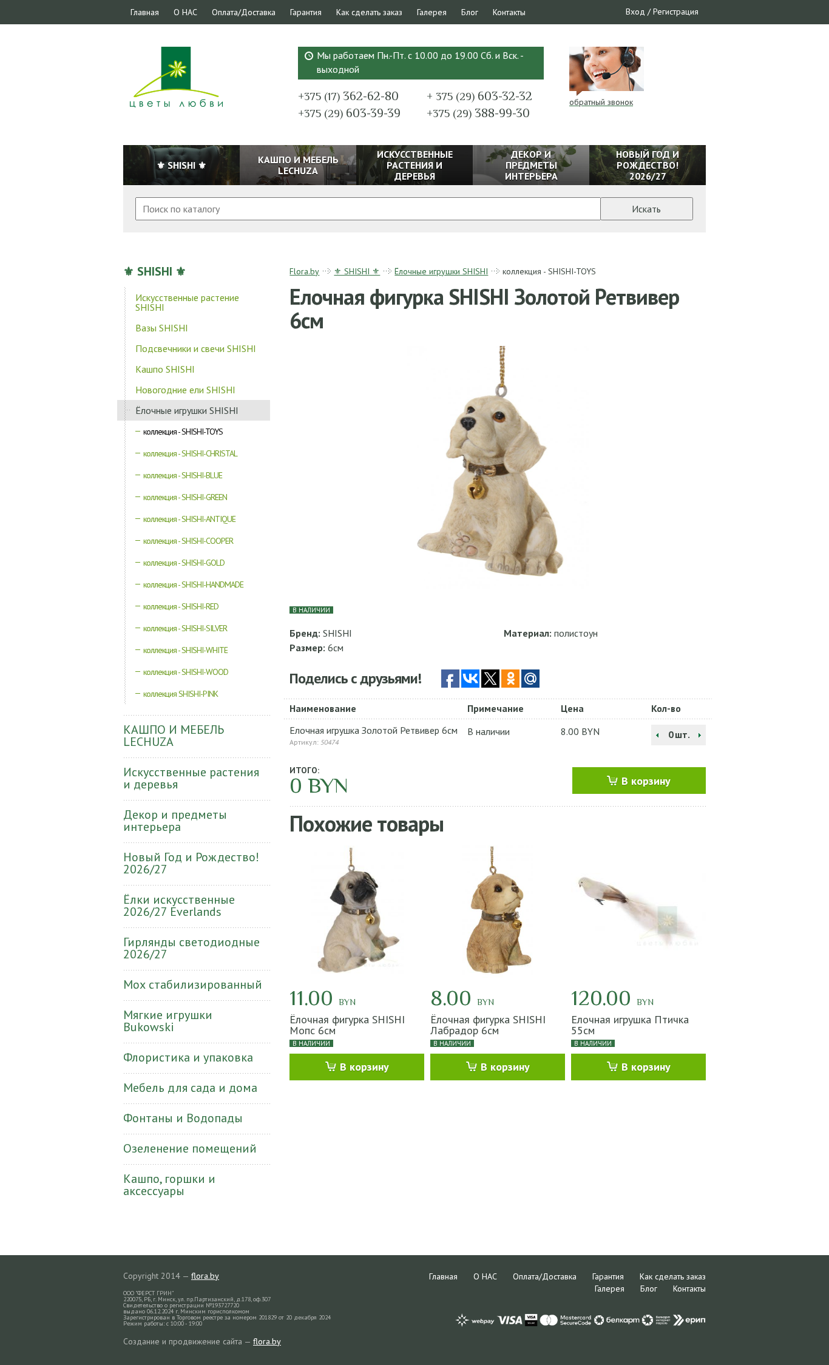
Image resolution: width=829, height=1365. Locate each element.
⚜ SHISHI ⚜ (154, 271)
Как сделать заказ (369, 12)
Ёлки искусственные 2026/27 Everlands (179, 906)
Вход (635, 11)
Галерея (432, 12)
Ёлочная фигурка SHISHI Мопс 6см (347, 1024)
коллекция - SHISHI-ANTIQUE (189, 518)
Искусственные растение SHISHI (187, 302)
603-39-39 (349, 113)
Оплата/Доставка (244, 12)
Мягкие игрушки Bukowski (167, 1021)
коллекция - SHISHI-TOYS (183, 431)
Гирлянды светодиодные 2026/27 (191, 948)
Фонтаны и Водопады (183, 1118)
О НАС (185, 12)
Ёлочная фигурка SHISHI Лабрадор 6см (488, 1024)
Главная (144, 12)
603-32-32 (479, 96)
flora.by (205, 1275)
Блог (469, 12)
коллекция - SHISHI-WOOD (185, 671)
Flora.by (304, 271)
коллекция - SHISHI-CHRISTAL (190, 453)
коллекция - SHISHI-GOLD (184, 562)
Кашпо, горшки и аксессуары (169, 1185)
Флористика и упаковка (188, 1057)
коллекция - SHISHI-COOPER (188, 540)
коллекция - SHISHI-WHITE (185, 650)
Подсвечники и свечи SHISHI (195, 348)
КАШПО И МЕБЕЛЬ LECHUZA (173, 736)
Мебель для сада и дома (190, 1088)
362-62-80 (348, 96)
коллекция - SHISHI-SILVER (185, 628)
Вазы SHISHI (161, 328)
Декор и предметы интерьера (175, 821)
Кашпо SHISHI (165, 369)
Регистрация (676, 11)
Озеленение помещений (190, 1148)
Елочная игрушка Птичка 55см (630, 1024)
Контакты (509, 12)
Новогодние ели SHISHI (185, 390)
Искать (646, 209)
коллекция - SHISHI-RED (180, 606)
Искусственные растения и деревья (191, 778)
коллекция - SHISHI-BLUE (182, 475)
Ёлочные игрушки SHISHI (187, 410)
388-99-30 (478, 113)
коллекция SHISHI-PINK (180, 693)
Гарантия (306, 12)
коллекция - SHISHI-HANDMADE (193, 584)
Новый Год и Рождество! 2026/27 (191, 863)
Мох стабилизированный (192, 984)
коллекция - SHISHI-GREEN (185, 497)
